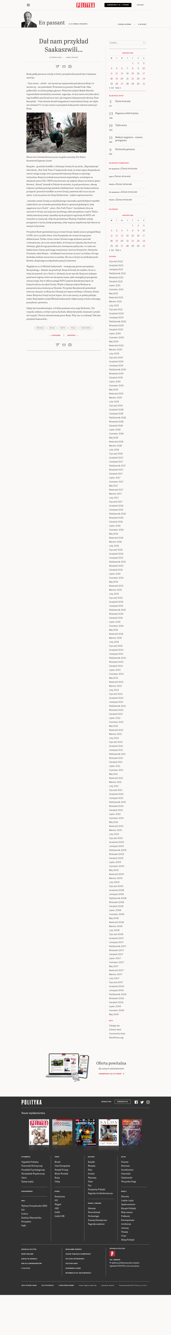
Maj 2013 (113, 678)
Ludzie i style (127, 1200)
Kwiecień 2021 (116, 297)
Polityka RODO (72, 1263)
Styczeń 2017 (116, 501)
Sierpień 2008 (116, 906)
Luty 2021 (114, 305)
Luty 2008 (114, 930)
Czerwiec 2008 (116, 914)
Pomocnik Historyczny (32, 1165)
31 (144, 83)
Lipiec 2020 (115, 333)
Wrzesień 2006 (116, 998)
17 (144, 73)
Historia (125, 1196)
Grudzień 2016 (116, 505)
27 (122, 83)
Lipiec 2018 (115, 429)
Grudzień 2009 (116, 842)
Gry (89, 1185)
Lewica (24, 1213)
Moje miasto (127, 1212)
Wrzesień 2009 (116, 854)
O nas (123, 1235)
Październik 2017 (117, 465)
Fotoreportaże (127, 1220)
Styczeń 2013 (116, 694)
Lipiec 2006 (115, 1006)
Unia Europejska (62, 1165)
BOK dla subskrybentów (31, 1263)
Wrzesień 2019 (116, 373)
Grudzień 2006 (116, 986)
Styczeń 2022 (116, 261)
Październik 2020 (117, 321)
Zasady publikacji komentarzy (78, 1254)
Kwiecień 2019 (116, 393)
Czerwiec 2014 (116, 626)
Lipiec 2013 (115, 670)
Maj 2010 (113, 822)
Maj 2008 (114, 918)
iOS (111, 1260)
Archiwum (126, 1223)
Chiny (57, 1181)
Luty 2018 (114, 449)
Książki (91, 1161)
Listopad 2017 (116, 461)
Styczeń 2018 (116, 453)
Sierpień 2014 (116, 618)
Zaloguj (140, 5)
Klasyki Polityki (128, 1208)
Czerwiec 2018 (116, 433)
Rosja (73, 328)
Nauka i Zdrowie (94, 1203)
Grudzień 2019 (116, 361)
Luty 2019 (114, 401)
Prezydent (26, 1221)
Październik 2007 (117, 946)
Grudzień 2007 (116, 938)
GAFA (57, 1212)
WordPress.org (116, 1037)
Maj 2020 (113, 341)
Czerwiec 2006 (116, 1010)
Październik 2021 (117, 273)
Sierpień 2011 (115, 762)
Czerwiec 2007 (116, 962)
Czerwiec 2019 (116, 385)
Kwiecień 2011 (116, 778)
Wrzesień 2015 (116, 565)
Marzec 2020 (115, 349)
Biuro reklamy (27, 1254)
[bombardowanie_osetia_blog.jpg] (56, 133)
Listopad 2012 (116, 702)
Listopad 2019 (116, 365)
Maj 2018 (113, 437)
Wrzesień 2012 (116, 710)
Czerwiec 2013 (116, 674)
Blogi (123, 1157)
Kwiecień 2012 (116, 730)
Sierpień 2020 (116, 329)
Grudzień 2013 (116, 650)
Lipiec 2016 (115, 525)
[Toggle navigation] (28, 5)
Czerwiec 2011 (116, 770)
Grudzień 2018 (116, 409)
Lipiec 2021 (114, 285)
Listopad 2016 (116, 509)
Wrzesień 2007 (116, 950)
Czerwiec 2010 (116, 818)
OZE (57, 1208)
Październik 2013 (117, 658)
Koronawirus (27, 1191)
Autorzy (125, 1227)
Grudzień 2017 (116, 457)
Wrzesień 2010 (116, 806)
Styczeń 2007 (116, 982)
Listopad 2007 (116, 942)
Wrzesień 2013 (116, 662)
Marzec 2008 (115, 926)
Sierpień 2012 (116, 714)
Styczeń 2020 (116, 357)
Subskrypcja (122, 1102)
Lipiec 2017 (114, 477)
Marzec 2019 (115, 397)
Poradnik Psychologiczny (33, 1169)
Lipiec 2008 (115, 910)
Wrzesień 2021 (116, 277)
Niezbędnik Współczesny (33, 1173)
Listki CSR (59, 1216)
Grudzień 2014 (116, 601)
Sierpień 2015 (116, 569)
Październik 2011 (117, 754)
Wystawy (92, 1177)
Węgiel (58, 1204)
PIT (56, 1200)
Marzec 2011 (115, 782)
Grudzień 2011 (116, 746)
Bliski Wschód (61, 1173)
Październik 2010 (117, 802)
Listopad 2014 (116, 605)
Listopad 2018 (116, 413)
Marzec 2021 (115, 301)
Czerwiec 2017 (116, 481)
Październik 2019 (117, 369)
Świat (57, 1157)
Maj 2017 (113, 485)
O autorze (142, 24)
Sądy (23, 1225)
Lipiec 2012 (114, 718)
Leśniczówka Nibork (66, 1285)
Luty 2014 (114, 642)
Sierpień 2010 (116, 810)
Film (90, 1169)
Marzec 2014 (115, 638)
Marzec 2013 (115, 686)
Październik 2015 (117, 561)
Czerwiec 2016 (116, 529)
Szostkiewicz (127, 1169)
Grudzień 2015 (116, 553)
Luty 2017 (114, 497)
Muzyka (91, 1165)
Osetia (62, 328)
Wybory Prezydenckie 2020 (34, 1205)
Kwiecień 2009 (116, 874)
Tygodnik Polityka (29, 1161)
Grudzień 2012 (116, 698)
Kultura (91, 1157)
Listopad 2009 (116, 846)
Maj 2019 (113, 389)
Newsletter (106, 1102)
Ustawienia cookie (73, 1268)
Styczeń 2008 (116, 934)
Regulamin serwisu (74, 1249)
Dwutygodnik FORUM (29, 1285)
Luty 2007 (114, 978)
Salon (24, 1177)
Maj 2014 (113, 630)
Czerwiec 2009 (116, 866)
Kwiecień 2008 (116, 922)
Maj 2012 (113, 726)
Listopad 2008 (116, 894)
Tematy (124, 1231)
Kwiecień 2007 (116, 970)
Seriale (91, 1173)
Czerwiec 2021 (116, 289)
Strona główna (124, 24)
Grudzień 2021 (116, 265)
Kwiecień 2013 (116, 682)
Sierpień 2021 (116, 281)
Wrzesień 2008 (116, 902)
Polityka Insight (47, 1285)
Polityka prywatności (75, 1259)
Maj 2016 (113, 533)
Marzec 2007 (115, 974)
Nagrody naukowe (96, 1223)
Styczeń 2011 (115, 790)
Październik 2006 (117, 994)
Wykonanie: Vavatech (107, 1285)
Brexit (58, 1161)
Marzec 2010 (115, 830)
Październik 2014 (117, 609)
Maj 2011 (113, 774)
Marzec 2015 (115, 589)
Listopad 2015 (116, 557)
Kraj (23, 1201)
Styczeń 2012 (116, 742)
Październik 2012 (117, 706)
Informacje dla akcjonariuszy (78, 1273)
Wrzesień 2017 (116, 469)
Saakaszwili (86, 328)
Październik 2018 (117, 417)
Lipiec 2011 (114, 766)
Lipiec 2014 (114, 622)
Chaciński (126, 1173)
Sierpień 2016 (116, 521)
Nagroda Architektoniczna (100, 1193)
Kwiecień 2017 (116, 489)
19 (117, 78)
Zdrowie (92, 1208)
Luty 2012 (114, 738)
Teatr (90, 1181)
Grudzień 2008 (116, 890)
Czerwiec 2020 (116, 337)
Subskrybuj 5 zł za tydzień (110, 1074)
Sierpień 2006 (116, 1002)
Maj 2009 (114, 870)
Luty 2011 (113, 786)
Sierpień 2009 (116, 858)
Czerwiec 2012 (116, 722)
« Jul (111, 87)
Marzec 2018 (115, 445)
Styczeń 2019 (116, 405)
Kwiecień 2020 (116, 345)
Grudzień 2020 (116, 313)
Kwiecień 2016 (116, 537)
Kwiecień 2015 (116, 585)
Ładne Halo (93, 1285)
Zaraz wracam (129, 168)
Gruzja (52, 328)
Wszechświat (94, 1212)
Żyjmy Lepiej (27, 1181)
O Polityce (25, 1268)
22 (132, 78)
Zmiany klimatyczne (97, 1220)
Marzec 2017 (115, 493)
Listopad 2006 (116, 990)
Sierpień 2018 (116, 425)
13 (122, 73)
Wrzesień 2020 (116, 325)
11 (111, 73)
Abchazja (40, 328)
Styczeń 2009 (116, 886)
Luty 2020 (114, 353)
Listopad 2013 (116, 654)
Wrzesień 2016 (116, 517)
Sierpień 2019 (116, 377)
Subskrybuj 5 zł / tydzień (118, 5)
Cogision (86, 1285)
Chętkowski (126, 1177)
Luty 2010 (114, 834)
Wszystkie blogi (128, 1181)
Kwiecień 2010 (116, 826)
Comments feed (117, 1033)
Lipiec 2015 (114, 573)
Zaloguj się (114, 1025)
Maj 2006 (114, 1014)
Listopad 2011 (116, 750)
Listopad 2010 (116, 798)
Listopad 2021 (116, 269)
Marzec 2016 (115, 541)
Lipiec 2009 (115, 862)
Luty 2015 (114, 593)
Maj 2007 (113, 966)
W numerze (25, 1157)
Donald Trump (61, 1169)
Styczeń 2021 (116, 309)
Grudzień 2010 (116, 794)
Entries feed (115, 1029)
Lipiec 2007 (115, 958)
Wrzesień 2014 (116, 613)
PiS (23, 1209)
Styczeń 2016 (116, 549)
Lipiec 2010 (115, 814)
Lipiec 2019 (115, 381)
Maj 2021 (113, 293)
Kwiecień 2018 (116, 441)
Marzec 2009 (115, 878)
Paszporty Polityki (96, 1189)
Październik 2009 (117, 850)
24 (144, 78)
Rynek (57, 1191)
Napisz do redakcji (29, 1259)
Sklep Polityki (127, 1239)
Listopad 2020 (116, 317)
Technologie (93, 1216)
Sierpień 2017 (116, 473)
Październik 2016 (117, 513)
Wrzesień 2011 (116, 758)
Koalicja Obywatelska (31, 1217)
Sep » (118, 87)
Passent (125, 1161)
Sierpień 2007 (116, 954)
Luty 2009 (114, 882)
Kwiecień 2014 (116, 634)
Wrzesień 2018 (116, 421)
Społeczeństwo (128, 1204)
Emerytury (60, 1196)
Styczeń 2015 (116, 597)
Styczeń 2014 (116, 646)
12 (117, 73)
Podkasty (125, 1216)
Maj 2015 (113, 581)
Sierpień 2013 (116, 666)
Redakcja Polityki (28, 1249)
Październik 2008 (117, 898)
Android (117, 1260)
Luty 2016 (114, 545)
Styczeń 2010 (116, 838)
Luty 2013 (114, 690)
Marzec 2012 (115, 734)
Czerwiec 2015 (116, 577)
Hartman (125, 1165)
